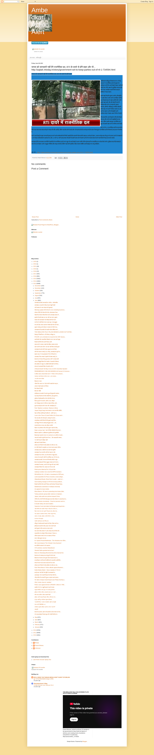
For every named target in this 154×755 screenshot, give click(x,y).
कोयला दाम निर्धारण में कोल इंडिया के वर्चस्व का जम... (46, 445)
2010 (35, 635)
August (37, 295)
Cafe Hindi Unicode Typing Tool (42, 659)
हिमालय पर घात (38, 381)
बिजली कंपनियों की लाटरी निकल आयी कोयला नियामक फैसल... (49, 484)
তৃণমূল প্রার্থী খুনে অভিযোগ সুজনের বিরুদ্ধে (43, 599)
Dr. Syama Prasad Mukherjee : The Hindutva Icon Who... (50, 540)
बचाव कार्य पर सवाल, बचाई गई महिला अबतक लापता (46, 344)
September (38, 293)
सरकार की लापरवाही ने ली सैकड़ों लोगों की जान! (45, 319)
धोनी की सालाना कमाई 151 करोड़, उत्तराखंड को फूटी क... (48, 351)
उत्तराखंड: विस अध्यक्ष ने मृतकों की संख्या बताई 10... (46, 356)
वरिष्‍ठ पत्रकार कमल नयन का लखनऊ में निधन (45, 535)
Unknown (38, 648)
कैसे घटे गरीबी (38, 391)
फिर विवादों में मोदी (39, 388)
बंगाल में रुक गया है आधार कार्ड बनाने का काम (45, 562)
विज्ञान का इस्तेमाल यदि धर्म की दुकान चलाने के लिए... (46, 427)
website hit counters (38, 51)
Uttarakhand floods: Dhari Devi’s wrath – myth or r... (49, 479)
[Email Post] (55, 157)
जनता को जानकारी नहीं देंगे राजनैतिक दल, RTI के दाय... (47, 457)
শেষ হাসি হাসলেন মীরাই (39, 378)
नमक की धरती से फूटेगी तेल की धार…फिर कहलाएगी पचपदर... (48, 437)
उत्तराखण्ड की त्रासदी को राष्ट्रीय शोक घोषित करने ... (47, 329)
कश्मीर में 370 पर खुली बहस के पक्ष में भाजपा (44, 587)
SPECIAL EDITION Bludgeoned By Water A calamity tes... (51, 499)
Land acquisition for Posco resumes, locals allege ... (49, 477)
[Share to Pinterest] (67, 158)
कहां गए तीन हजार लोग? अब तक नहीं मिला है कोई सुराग (47, 346)
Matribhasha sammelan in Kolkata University (47, 486)
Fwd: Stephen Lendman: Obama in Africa (46, 408)
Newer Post (35, 217)
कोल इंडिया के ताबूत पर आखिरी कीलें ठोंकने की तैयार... (47, 364)
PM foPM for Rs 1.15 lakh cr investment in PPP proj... (49, 474)
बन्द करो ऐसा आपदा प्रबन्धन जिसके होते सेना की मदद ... (47, 324)
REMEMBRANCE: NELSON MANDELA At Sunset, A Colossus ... (53, 371)
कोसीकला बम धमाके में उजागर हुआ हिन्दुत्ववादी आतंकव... (47, 393)
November (38, 288)
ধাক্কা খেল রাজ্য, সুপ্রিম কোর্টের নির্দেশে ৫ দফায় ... (45, 516)
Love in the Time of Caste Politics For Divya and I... (49, 415)
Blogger (84, 741)
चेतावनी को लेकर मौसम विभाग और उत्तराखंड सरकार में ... (47, 315)
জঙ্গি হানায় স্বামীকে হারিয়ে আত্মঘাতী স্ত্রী (42, 594)
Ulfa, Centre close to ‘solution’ (43, 582)
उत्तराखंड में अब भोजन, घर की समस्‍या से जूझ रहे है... (46, 454)
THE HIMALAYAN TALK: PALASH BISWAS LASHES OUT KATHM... (53, 332)
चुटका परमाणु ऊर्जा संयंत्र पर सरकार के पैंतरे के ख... (46, 327)
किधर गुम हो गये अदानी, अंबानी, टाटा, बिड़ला (45, 400)
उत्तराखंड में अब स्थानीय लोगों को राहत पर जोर (45, 452)
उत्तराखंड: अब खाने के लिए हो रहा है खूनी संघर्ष (45, 305)
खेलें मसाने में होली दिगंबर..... (41, 442)
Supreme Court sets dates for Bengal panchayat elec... (50, 506)
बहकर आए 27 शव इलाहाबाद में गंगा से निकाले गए (45, 354)
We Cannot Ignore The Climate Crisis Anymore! (48, 543)
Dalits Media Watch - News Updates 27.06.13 (47, 570)
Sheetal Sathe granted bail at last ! (44, 550)
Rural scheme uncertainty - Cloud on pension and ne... (50, 501)
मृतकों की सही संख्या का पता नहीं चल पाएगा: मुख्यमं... (46, 317)
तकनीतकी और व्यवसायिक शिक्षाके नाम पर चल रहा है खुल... (48, 339)
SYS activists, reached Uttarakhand (45, 548)
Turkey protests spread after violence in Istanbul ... (49, 494)
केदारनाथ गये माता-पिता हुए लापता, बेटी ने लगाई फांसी (47, 359)
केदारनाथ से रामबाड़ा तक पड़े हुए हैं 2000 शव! (45, 555)
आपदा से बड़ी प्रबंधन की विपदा (41, 386)
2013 (35, 283)
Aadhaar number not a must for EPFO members (48, 472)
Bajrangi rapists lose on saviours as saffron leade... (49, 435)
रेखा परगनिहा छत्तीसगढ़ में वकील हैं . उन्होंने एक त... (46, 413)
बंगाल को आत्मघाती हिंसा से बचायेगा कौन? (44, 366)
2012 (35, 630)
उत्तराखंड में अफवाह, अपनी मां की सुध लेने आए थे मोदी (47, 464)
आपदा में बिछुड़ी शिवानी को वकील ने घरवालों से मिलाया (47, 361)
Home (77, 217)
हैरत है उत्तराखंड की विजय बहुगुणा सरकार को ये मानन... (47, 462)
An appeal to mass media (42, 489)
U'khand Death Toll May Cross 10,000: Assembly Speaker (51, 369)
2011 (35, 632)
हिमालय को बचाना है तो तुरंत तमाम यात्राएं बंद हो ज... (46, 558)
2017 (35, 274)
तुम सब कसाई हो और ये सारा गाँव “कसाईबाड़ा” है (45, 405)
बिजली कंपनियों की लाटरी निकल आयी (43, 342)
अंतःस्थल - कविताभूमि (35, 57)
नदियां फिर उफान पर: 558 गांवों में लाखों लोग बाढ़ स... (47, 383)
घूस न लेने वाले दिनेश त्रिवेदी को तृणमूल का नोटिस (43, 679)
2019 (35, 269)
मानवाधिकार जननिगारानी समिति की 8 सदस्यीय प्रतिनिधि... (48, 560)
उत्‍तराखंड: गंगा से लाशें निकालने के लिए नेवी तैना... (46, 575)
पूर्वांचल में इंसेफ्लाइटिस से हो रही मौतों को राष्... (45, 398)
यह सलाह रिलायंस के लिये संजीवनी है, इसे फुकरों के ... (47, 396)
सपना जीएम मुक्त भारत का (40, 538)
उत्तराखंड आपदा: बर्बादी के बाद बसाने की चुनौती (45, 450)
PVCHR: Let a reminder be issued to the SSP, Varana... (50, 337)
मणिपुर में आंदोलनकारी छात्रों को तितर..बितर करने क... (47, 523)
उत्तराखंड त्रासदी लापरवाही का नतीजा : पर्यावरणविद (46, 302)
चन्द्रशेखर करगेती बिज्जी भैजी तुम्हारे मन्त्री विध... (46, 420)
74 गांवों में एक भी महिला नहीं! (41, 440)
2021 (35, 266)
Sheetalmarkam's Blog (40, 683)
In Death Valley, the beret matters (44, 503)
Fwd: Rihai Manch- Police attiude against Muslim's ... (49, 567)
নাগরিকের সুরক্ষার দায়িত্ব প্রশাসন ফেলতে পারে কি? (45, 607)
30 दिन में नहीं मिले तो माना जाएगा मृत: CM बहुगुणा (46, 322)
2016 (35, 276)
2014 (35, 281)
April (36, 620)
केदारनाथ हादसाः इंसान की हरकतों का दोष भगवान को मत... (48, 612)
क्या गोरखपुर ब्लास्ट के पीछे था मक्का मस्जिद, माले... (46, 403)
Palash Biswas (39, 645)
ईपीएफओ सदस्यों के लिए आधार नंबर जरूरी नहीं (45, 526)
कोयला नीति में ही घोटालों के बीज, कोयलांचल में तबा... (46, 312)
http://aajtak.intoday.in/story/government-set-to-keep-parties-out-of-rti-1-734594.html (65, 152)
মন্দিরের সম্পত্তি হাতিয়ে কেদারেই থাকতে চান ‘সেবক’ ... (46, 592)
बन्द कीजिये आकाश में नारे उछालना (42, 545)
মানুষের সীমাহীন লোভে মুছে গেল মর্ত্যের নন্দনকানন (44, 589)
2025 (35, 261)
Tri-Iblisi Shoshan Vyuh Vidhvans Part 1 (44, 685)
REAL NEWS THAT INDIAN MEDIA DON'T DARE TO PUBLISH (52, 677)
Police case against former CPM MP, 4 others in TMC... (50, 584)
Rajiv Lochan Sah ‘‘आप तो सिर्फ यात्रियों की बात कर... (48, 430)
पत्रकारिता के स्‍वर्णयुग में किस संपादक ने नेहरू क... (46, 533)
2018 (35, 271)
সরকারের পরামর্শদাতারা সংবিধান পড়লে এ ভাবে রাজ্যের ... (46, 376)
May (36, 617)
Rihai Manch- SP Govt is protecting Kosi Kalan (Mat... (50, 491)
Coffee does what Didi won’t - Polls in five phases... (49, 374)
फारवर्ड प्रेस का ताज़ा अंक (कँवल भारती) (44, 425)
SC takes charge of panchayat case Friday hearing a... (50, 580)
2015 (35, 278)
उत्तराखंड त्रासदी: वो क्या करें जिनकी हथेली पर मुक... (46, 459)
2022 (35, 264)
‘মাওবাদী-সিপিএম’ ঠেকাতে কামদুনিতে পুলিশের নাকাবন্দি (45, 602)
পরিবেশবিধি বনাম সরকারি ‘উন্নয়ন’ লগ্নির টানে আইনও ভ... (46, 508)
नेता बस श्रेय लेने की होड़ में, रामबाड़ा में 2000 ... (45, 418)
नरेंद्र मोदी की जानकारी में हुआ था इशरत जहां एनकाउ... (47, 577)
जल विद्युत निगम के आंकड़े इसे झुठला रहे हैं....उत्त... (46, 423)
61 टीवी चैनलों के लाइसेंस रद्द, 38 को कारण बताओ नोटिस (48, 447)
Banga (37, 642)
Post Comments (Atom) (45, 220)
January (37, 627)
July (36, 298)
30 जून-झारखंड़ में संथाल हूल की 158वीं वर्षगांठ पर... (46, 614)
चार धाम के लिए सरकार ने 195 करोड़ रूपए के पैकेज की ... (47, 531)
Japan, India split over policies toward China (47, 496)
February (37, 624)
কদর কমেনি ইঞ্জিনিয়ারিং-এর (40, 604)
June (36, 300)
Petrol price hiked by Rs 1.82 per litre (45, 469)
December (38, 285)
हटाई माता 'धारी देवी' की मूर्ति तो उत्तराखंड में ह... (45, 572)
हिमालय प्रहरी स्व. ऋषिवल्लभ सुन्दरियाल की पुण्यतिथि (47, 432)
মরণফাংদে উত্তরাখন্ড (39, 518)
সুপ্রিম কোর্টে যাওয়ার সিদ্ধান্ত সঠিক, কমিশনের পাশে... (45, 597)
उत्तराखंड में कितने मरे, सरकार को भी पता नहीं (45, 467)
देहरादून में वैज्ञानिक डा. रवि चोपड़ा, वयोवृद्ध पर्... (45, 334)
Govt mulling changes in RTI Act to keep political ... (49, 481)
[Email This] (59, 158)
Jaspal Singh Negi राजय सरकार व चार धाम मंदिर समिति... (49, 410)
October (37, 290)
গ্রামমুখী (36, 609)
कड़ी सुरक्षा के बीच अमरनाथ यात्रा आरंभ (43, 528)
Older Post (119, 217)
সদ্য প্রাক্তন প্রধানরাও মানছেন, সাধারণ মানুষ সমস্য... (45, 513)
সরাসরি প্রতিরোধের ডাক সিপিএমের (42, 521)
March (37, 622)
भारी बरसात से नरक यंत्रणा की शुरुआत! (43, 307)
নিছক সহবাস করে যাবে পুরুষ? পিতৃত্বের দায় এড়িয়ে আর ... (46, 511)
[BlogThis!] (61, 158)
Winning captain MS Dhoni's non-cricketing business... (50, 310)
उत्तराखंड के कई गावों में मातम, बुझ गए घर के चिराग (46, 349)
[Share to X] (63, 158)
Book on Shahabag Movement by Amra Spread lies (49, 553)
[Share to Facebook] (65, 158)
